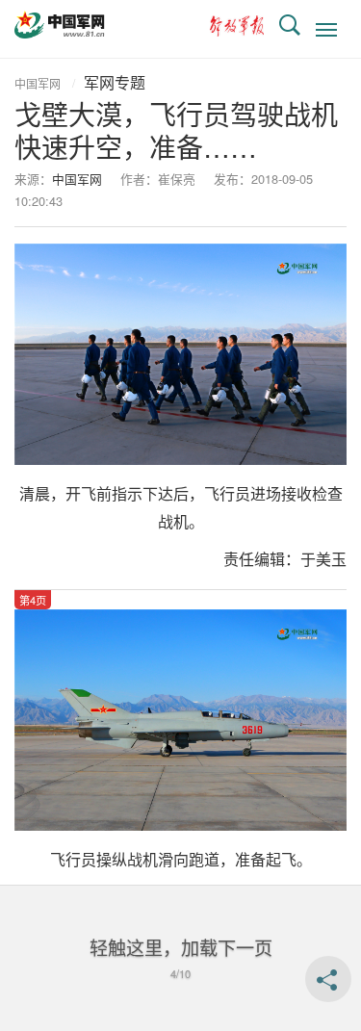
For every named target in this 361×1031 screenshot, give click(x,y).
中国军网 (37, 83)
